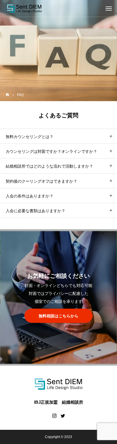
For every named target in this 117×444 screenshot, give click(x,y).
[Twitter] (63, 415)
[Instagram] (54, 415)
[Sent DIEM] (24, 8)
